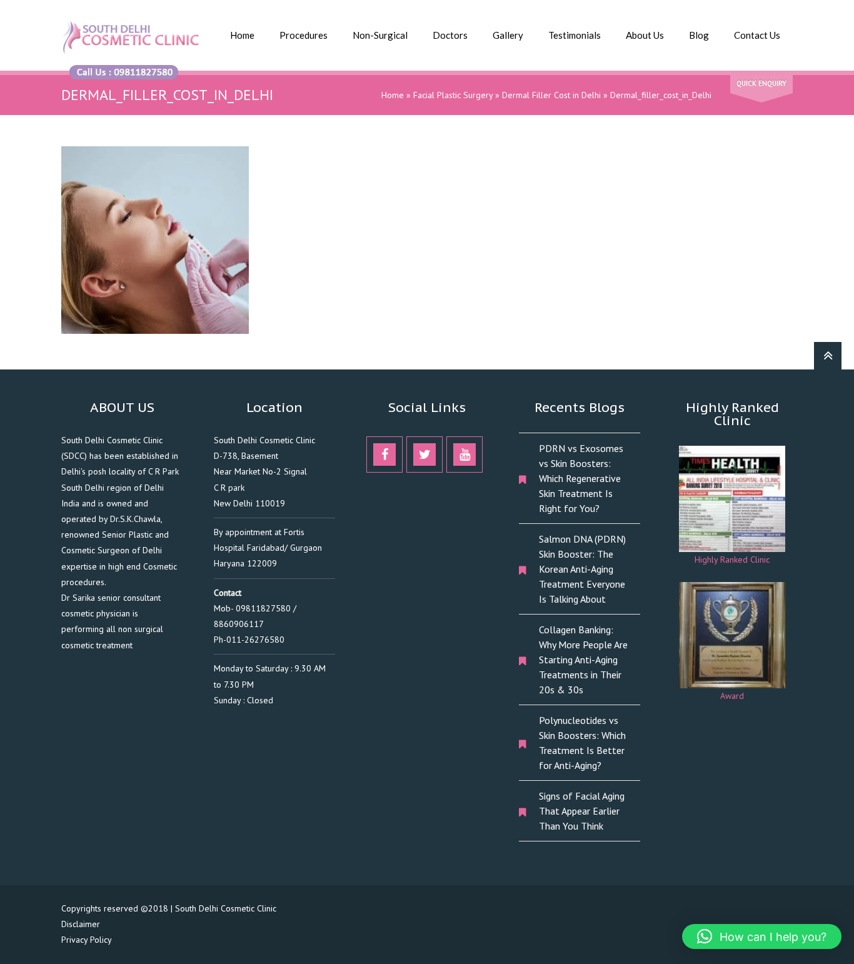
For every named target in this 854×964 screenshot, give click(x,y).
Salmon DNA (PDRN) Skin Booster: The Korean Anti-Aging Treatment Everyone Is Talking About (582, 569)
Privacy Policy (86, 939)
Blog (699, 35)
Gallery (508, 35)
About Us (645, 35)
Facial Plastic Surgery (453, 95)
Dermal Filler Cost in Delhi (551, 95)
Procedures (303, 35)
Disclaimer (80, 924)
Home (242, 35)
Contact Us (757, 35)
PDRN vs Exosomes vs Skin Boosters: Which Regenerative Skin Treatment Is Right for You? (581, 478)
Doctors (450, 35)
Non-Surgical (380, 35)
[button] (761, 936)
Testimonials (574, 35)
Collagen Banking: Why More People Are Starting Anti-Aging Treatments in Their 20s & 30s (583, 659)
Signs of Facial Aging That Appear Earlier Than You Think (582, 811)
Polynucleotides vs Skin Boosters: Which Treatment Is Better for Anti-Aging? (582, 742)
